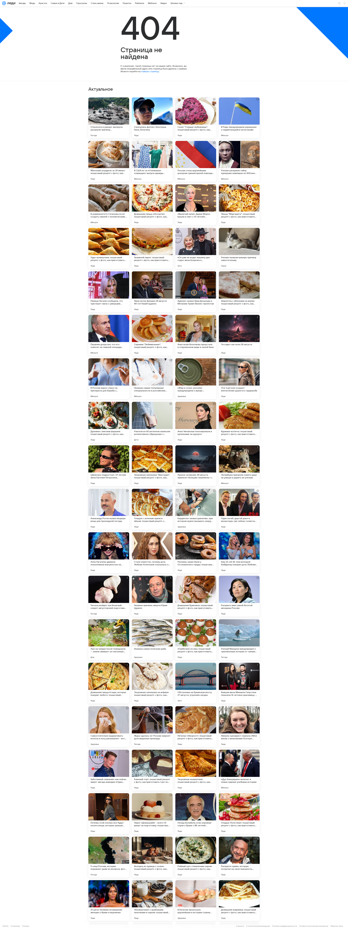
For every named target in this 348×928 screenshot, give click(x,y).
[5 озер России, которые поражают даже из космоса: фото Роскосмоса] (108, 857)
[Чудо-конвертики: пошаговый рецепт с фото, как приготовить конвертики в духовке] (108, 248)
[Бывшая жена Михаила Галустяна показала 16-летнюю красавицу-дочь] (239, 683)
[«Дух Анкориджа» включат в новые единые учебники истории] (239, 770)
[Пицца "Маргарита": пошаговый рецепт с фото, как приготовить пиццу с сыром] (239, 204)
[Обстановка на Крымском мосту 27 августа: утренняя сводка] (195, 683)
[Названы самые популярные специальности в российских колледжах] (152, 378)
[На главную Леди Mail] (10, 3)
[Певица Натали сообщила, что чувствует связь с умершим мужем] (108, 291)
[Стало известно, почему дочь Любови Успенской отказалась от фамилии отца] (152, 552)
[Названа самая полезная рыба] (152, 639)
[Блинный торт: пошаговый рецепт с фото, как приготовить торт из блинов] (152, 770)
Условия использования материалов (313, 926)
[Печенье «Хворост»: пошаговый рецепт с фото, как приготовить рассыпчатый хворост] (195, 726)
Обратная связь (336, 926)
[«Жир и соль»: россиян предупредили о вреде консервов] (195, 378)
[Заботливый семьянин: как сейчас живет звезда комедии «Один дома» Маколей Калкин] (108, 770)
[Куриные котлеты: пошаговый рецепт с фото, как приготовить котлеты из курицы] (239, 422)
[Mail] (4, 3)
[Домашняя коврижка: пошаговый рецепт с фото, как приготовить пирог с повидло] (239, 900)
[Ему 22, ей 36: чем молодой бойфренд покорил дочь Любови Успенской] (239, 552)
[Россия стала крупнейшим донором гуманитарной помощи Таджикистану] (195, 161)
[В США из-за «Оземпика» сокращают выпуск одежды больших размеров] (152, 161)
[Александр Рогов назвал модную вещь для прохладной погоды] (108, 509)
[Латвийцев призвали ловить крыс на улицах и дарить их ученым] (239, 465)
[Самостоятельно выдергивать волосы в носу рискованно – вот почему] (108, 726)
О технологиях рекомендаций (258, 926)
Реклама (25, 926)
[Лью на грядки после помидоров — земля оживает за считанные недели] (108, 639)
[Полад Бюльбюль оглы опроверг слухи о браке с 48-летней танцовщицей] (195, 813)
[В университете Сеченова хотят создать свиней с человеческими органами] (108, 204)
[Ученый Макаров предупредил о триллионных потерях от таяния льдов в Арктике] (239, 639)
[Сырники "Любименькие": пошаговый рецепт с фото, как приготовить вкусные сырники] (152, 335)
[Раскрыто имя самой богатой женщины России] (239, 596)
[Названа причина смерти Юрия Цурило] (152, 596)
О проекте (240, 926)
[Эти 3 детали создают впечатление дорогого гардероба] (239, 378)
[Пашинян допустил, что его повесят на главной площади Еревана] (108, 335)
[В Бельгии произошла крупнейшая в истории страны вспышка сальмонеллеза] (195, 900)
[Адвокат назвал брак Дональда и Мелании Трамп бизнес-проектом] (195, 291)
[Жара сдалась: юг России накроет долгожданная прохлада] (152, 726)
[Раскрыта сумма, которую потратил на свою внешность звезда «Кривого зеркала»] (239, 857)
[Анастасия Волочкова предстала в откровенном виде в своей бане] (195, 335)
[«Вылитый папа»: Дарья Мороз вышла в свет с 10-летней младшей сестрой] (195, 204)
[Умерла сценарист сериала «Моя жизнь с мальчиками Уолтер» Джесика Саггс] (239, 726)
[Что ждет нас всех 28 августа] (239, 335)
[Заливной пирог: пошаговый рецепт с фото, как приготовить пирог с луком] (152, 248)
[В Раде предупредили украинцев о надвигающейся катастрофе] (239, 117)
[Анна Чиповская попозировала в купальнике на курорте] (195, 422)
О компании (15, 926)
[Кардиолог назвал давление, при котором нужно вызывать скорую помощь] (195, 509)
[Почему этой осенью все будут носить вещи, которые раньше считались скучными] (108, 813)
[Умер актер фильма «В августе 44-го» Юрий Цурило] (152, 291)
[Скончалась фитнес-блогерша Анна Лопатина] (152, 117)
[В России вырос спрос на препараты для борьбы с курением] (108, 378)
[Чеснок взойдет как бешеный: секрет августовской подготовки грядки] (108, 596)
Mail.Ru (5, 926)
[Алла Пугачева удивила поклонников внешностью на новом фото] (108, 552)
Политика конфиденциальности (284, 926)
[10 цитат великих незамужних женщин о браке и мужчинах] (108, 900)
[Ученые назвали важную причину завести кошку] (239, 248)
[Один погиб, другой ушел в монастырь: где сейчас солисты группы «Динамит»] (239, 509)
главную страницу (150, 71)
